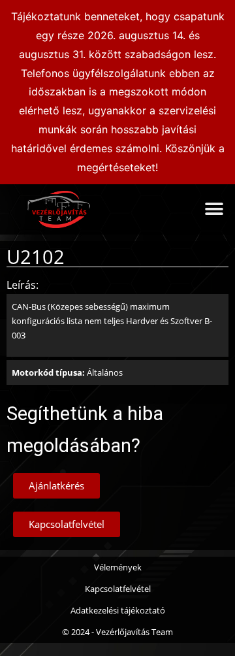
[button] (213, 209)
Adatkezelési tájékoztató (117, 610)
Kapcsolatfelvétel (118, 589)
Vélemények (118, 567)
